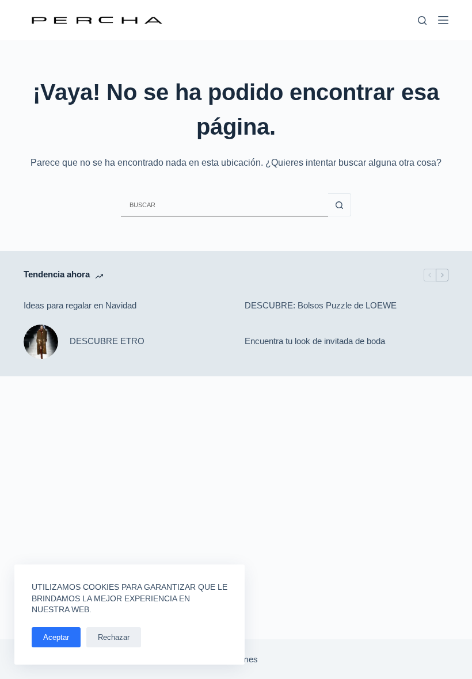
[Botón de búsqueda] (339, 204)
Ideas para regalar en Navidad (80, 305)
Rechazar (114, 637)
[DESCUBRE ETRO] (41, 342)
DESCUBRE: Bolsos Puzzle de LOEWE (321, 305)
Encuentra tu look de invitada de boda (315, 341)
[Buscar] (422, 20)
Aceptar (56, 637)
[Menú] (443, 20)
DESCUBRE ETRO (107, 341)
